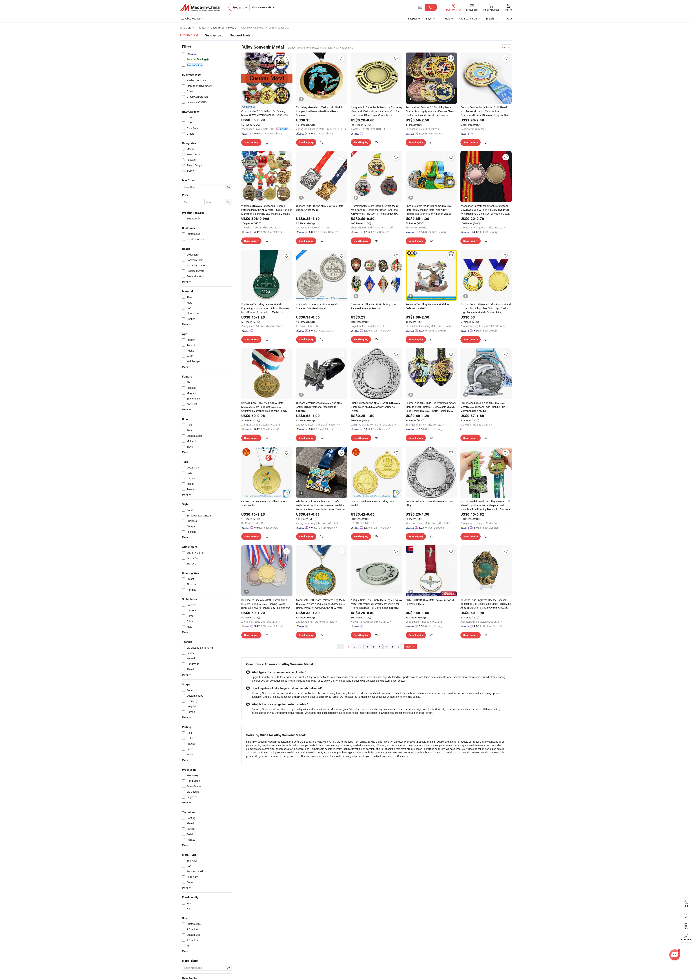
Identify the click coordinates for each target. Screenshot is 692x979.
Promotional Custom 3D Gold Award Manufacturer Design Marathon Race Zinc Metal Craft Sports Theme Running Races (375, 210)
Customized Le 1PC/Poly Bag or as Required (373, 306)
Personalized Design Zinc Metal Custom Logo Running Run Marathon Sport (482, 407)
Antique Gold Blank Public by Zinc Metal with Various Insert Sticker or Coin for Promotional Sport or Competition (376, 603)
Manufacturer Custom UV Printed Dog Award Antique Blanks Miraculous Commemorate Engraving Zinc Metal (321, 604)
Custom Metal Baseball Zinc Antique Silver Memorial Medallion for (319, 406)
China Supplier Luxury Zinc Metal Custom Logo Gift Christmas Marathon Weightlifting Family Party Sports (264, 407)
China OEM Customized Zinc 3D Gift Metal (317, 306)
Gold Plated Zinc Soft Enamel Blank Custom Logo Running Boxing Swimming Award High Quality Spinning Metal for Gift (266, 604)
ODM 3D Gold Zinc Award (373, 503)
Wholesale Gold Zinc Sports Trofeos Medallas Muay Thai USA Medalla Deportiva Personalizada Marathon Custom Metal (320, 505)
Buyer (429, 18)
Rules (509, 18)
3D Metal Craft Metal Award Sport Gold (430, 602)
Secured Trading (241, 35)
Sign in (508, 9)
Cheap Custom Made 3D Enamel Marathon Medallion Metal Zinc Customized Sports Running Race (429, 209)
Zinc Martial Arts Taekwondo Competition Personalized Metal (319, 111)
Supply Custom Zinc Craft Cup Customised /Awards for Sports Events (376, 407)
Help (447, 18)
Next (409, 646)
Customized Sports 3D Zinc (430, 503)
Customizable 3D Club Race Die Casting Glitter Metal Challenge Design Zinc (264, 113)
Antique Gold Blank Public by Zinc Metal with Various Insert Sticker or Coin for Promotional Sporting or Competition (376, 111)
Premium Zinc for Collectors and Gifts (428, 306)
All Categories (192, 18)
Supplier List (214, 35)
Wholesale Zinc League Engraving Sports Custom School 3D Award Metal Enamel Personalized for (265, 308)
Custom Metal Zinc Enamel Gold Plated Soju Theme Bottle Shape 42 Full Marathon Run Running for (485, 505)
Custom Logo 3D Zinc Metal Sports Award (320, 208)
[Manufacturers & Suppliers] (199, 7)
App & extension (468, 18)
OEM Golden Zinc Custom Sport (264, 503)
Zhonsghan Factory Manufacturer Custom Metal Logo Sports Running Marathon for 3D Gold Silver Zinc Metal (485, 210)
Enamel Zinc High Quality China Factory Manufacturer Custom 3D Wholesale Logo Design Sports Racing (431, 407)
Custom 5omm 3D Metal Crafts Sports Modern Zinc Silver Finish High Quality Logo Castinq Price (485, 308)
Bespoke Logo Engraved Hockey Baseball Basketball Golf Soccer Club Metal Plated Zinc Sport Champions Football (485, 604)
